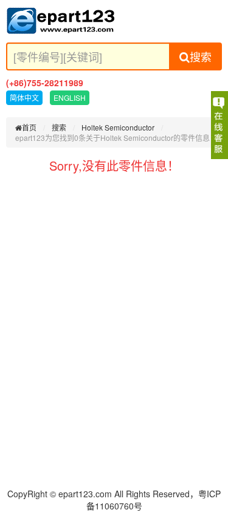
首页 (29, 127)
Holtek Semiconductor (117, 127)
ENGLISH (70, 97)
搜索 (201, 56)
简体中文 (24, 97)
